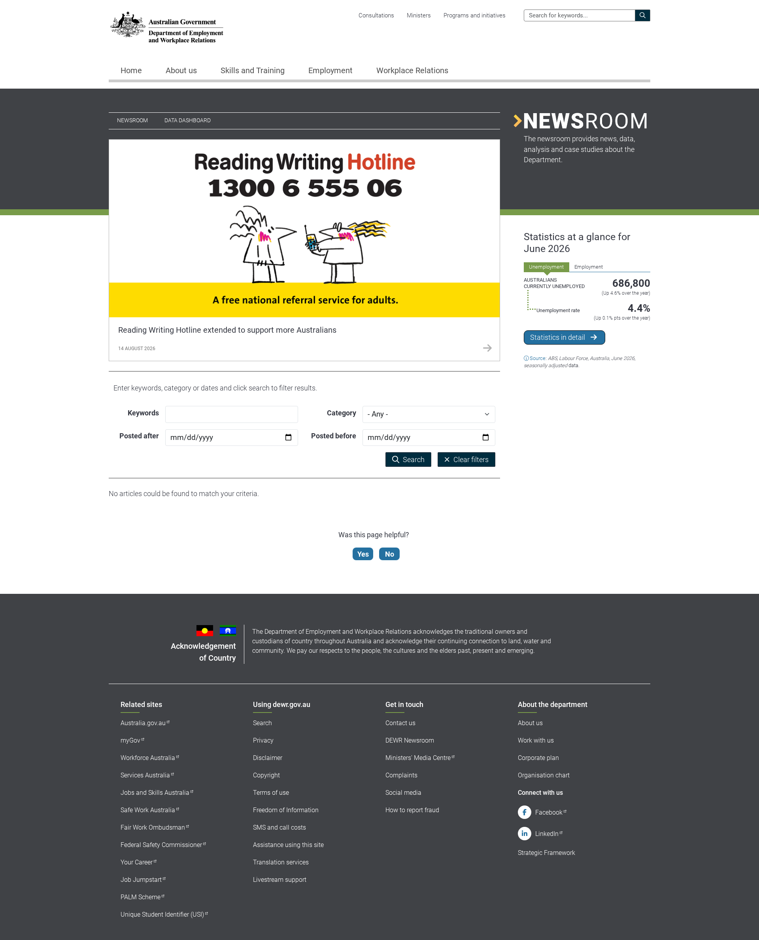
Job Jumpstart (141, 879)
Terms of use (271, 792)
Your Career (137, 862)
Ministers (419, 15)
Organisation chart (544, 775)
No (389, 554)
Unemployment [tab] (546, 267)
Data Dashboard (187, 120)
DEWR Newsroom (409, 740)
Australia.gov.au (143, 723)
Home (131, 70)
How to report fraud (412, 810)
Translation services (281, 862)
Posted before (333, 436)
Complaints (401, 775)
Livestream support (279, 879)
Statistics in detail (557, 337)
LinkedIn (547, 834)
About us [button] (181, 70)
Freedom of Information (286, 810)
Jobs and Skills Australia (155, 792)
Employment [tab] (588, 267)
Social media (403, 792)
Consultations (376, 15)
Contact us (400, 723)
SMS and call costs (279, 827)
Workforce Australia (148, 758)
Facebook (549, 812)
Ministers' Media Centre (418, 758)
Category (341, 413)
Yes (363, 554)
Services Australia (145, 775)
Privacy (263, 740)
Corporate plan (538, 758)
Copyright (266, 775)
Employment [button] (330, 70)
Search (262, 723)
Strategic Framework (546, 853)
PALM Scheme (140, 897)
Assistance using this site (288, 845)
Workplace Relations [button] (412, 70)
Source (538, 358)
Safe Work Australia (148, 810)
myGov (130, 740)
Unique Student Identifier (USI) (162, 914)
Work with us (536, 740)
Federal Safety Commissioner (161, 845)
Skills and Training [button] (253, 70)
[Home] (167, 27)
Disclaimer (267, 758)
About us (530, 723)
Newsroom (132, 120)
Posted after (139, 436)
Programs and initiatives (475, 15)
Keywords (143, 413)
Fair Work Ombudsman (153, 827)
